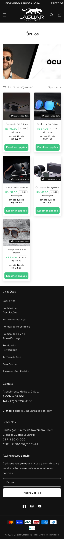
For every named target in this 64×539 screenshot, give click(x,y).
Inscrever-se (32, 493)
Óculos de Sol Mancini (16, 187)
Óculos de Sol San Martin (16, 251)
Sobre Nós (9, 300)
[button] (4, 15)
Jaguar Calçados (22, 534)
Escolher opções (16, 147)
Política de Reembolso (16, 326)
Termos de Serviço (14, 319)
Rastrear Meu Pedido (16, 371)
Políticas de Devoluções (10, 310)
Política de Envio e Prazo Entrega (14, 336)
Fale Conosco (11, 364)
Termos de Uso (12, 357)
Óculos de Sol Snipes (17, 124)
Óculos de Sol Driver (47, 124)
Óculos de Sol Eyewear (48, 187)
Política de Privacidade (10, 347)
